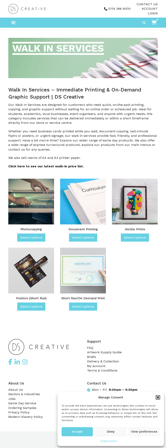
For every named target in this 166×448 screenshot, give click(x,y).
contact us (16, 149)
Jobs (12, 399)
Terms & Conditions (102, 370)
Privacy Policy (109, 440)
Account (150, 9)
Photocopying (31, 229)
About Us (15, 390)
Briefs (91, 357)
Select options (31, 237)
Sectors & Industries (24, 394)
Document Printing (83, 229)
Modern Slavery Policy (25, 417)
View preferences (144, 431)
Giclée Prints (135, 229)
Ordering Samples (22, 408)
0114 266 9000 (119, 9)
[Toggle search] (144, 23)
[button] (158, 397)
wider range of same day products (106, 140)
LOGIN (153, 13)
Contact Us (147, 4)
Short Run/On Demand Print (83, 298)
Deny (111, 431)
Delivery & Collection (103, 361)
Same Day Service (22, 403)
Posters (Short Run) (31, 298)
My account (96, 366)
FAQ (90, 348)
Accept (77, 431)
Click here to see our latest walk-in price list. (46, 166)
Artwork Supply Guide (104, 352)
